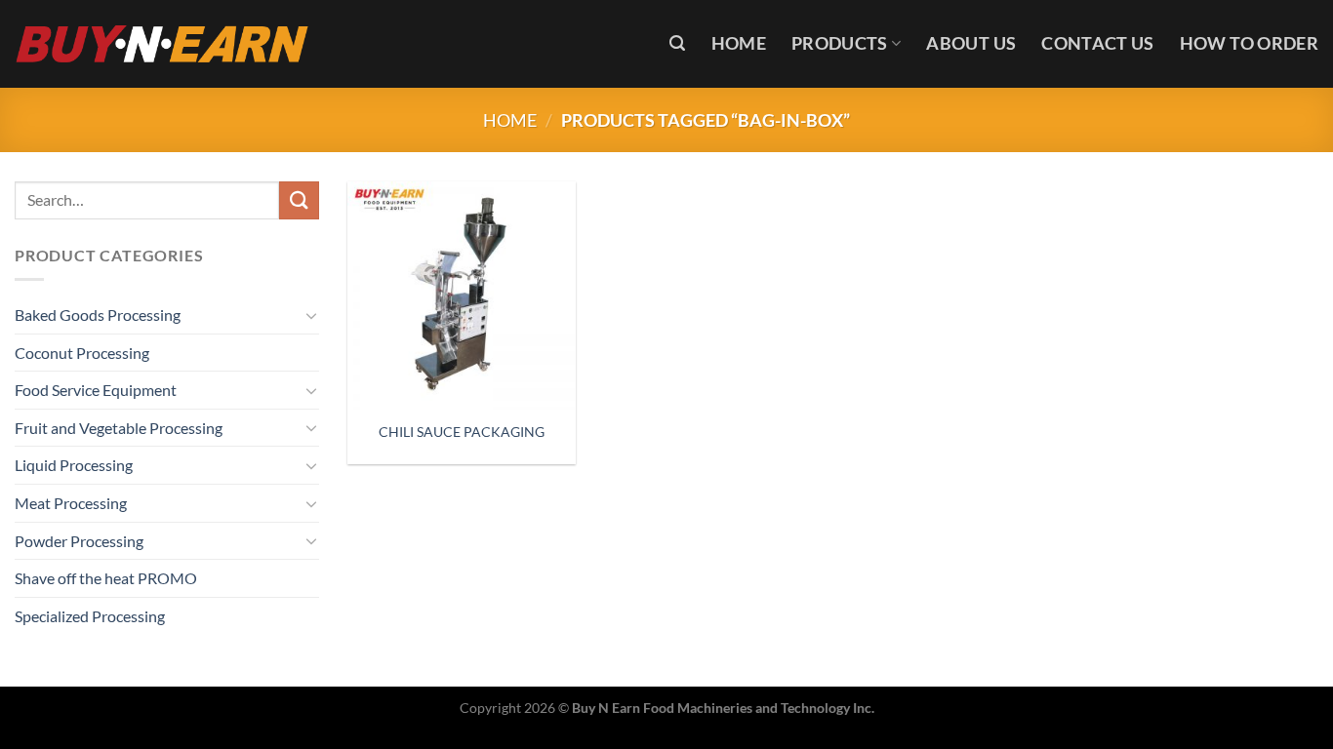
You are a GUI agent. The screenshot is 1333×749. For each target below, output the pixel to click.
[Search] (677, 43)
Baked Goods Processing (98, 314)
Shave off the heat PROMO (106, 578)
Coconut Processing (82, 352)
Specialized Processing (90, 616)
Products (839, 43)
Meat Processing (71, 502)
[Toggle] (311, 315)
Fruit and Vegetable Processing (118, 427)
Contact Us (1097, 43)
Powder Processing (79, 541)
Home (738, 43)
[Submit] (298, 200)
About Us (971, 43)
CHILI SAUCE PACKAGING (462, 431)
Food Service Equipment (96, 389)
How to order (1249, 43)
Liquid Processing (74, 464)
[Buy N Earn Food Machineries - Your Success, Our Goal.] (162, 43)
